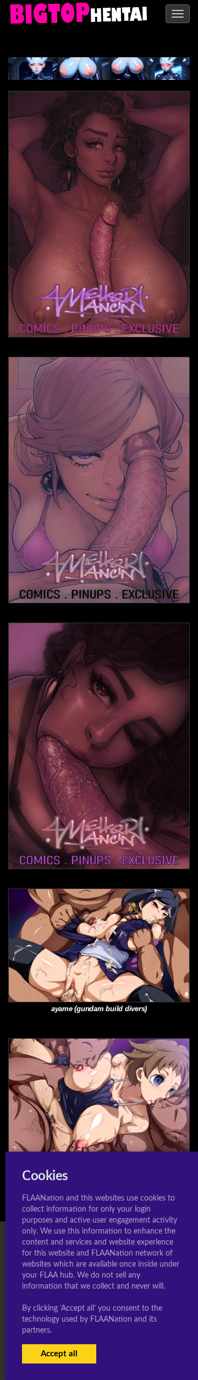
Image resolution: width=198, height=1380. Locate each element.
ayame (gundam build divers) (99, 1009)
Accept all (59, 1354)
